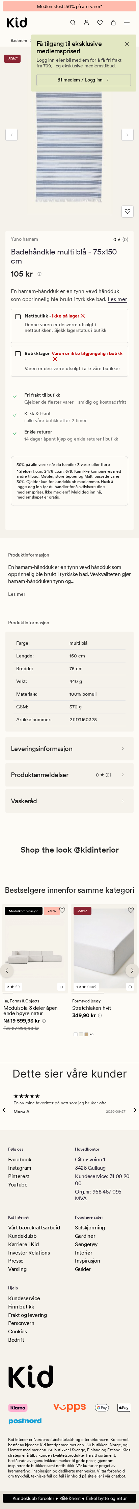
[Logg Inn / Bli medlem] (86, 22)
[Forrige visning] (11, 135)
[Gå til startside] (17, 22)
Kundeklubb (22, 1236)
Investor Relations (29, 1253)
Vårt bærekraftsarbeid (34, 1227)
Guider (83, 1269)
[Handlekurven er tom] (113, 22)
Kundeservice (24, 1298)
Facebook (19, 1159)
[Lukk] (127, 44)
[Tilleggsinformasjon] (38, 275)
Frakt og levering (27, 1315)
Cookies (17, 1331)
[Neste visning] (127, 135)
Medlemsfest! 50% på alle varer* (69, 6)
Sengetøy (86, 1244)
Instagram (19, 1168)
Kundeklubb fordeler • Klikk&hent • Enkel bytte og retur (69, 1498)
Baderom (19, 40)
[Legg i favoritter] (127, 212)
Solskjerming (90, 1227)
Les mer (117, 299)
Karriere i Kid (23, 1244)
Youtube (18, 1184)
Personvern (21, 1323)
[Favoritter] (100, 22)
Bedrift (16, 1340)
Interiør (83, 1253)
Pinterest (18, 1176)
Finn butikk (21, 1306)
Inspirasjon (87, 1261)
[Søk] (73, 22)
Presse (16, 1261)
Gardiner (85, 1236)
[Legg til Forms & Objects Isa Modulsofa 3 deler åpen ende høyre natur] (61, 987)
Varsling (17, 1269)
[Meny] (127, 22)
